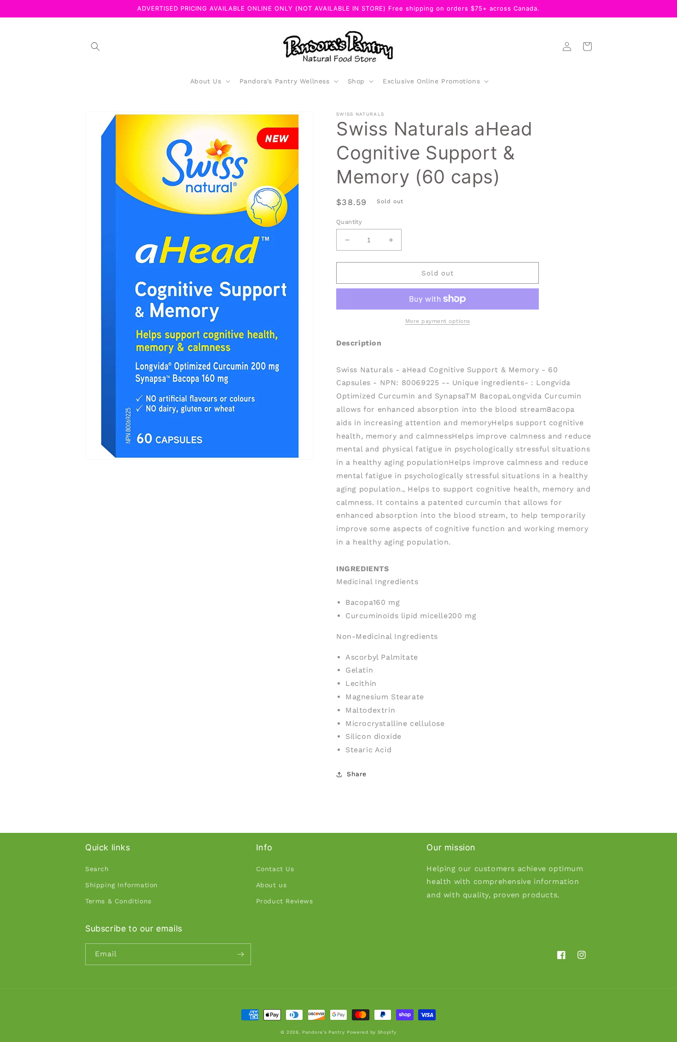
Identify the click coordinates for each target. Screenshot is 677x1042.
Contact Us (275, 868)
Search (97, 868)
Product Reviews (284, 901)
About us (271, 885)
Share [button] (357, 774)
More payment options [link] (437, 321)
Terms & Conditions (118, 901)
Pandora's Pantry (323, 1032)
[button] (95, 46)
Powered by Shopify (372, 1032)
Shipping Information (121, 885)
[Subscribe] (240, 954)
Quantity (349, 221)
